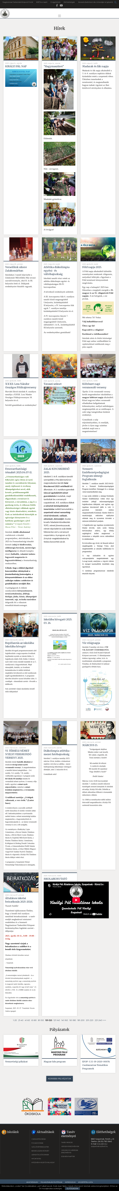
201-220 (89, 1020)
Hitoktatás (36, 1159)
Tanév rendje (67, 1142)
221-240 (98, 1020)
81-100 (41, 1020)
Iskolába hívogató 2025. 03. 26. (58, 621)
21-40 (20, 1020)
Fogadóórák (37, 1143)
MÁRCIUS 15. (90, 745)
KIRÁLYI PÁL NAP (16, 66)
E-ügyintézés (55, 2)
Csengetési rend (38, 1139)
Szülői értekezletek (40, 1147)
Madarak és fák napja (95, 66)
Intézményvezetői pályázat (43, 1162)
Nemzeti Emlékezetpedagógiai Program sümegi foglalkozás (95, 474)
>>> (104, 1020)
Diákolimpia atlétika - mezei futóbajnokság (57, 752)
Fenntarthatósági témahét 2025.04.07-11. (18, 470)
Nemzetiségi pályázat (16, 1061)
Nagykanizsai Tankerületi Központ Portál (18, 2)
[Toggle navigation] (59, 16)
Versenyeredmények (70, 1146)
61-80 (34, 1020)
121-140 (56, 1020)
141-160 (64, 1020)
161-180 (72, 1020)
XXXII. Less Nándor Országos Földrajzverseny (20, 385)
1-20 (15, 1020)
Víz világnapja (91, 643)
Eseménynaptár (68, 1156)
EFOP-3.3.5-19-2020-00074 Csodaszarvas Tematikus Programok (96, 1065)
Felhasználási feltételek (51, 1182)
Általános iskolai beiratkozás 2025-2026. (19, 900)
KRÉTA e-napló (41, 2)
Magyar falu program (55, 1061)
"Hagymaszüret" (54, 66)
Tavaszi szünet (53, 384)
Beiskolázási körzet (40, 1151)
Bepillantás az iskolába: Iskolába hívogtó (19, 644)
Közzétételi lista (85, 1182)
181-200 (80, 1020)
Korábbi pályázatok (59, 1078)
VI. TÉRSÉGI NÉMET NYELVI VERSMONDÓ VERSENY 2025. (18, 754)
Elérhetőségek (69, 2)
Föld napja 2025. (92, 267)
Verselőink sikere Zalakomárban (16, 269)
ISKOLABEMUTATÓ (55, 878)
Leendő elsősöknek (40, 1155)
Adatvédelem (32, 1182)
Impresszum (70, 1182)
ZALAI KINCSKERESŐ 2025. (56, 470)
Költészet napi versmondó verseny (94, 385)
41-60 (27, 1020)
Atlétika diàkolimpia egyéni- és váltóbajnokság (56, 271)
